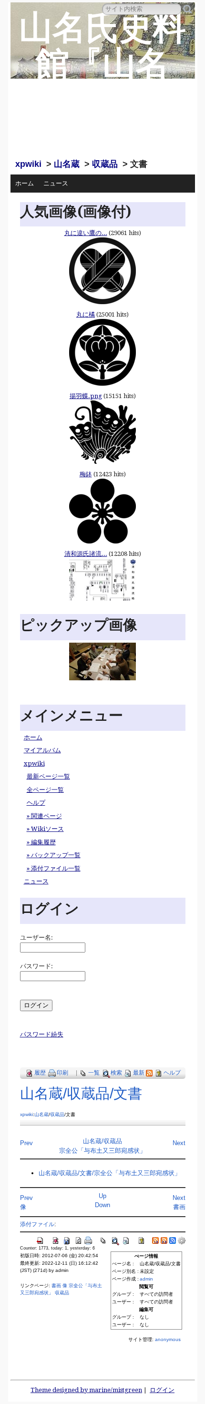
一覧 (94, 1072)
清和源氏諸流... (85, 553)
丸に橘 (85, 314)
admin (146, 1278)
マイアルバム (42, 750)
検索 (116, 1072)
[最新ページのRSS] (149, 1072)
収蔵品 (105, 164)
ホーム (24, 183)
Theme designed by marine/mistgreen (86, 1390)
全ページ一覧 (45, 789)
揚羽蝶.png (86, 396)
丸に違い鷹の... (85, 232)
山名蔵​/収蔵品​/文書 (81, 1093)
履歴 (40, 1072)
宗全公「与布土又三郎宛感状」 (102, 1150)
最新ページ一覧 (48, 776)
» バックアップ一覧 (54, 855)
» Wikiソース (45, 828)
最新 (138, 1072)
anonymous (168, 1339)
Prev (26, 1143)
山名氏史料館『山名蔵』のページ (102, 81)
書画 (179, 1206)
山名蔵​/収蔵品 (102, 1141)
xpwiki (28, 164)
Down (102, 1205)
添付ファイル (37, 1224)
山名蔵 (67, 164)
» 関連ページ (44, 816)
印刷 (62, 1072)
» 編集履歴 (41, 842)
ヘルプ (36, 802)
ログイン (162, 1390)
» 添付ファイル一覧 (54, 868)
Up (102, 1195)
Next (179, 1143)
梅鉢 (86, 474)
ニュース (55, 183)
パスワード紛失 (41, 1034)
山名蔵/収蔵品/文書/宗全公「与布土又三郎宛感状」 (110, 1173)
